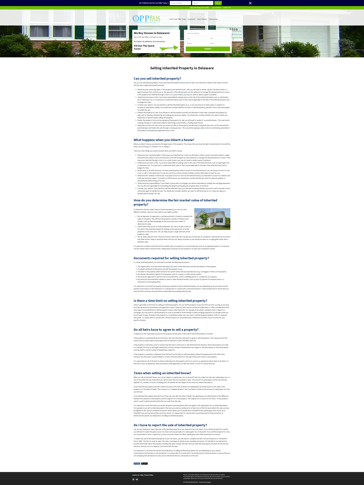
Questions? (192, 19)
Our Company (216, 8)
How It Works (202, 19)
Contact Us (227, 8)
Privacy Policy (148, 475)
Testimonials (213, 19)
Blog (141, 475)
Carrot (209, 482)
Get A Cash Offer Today (178, 19)
